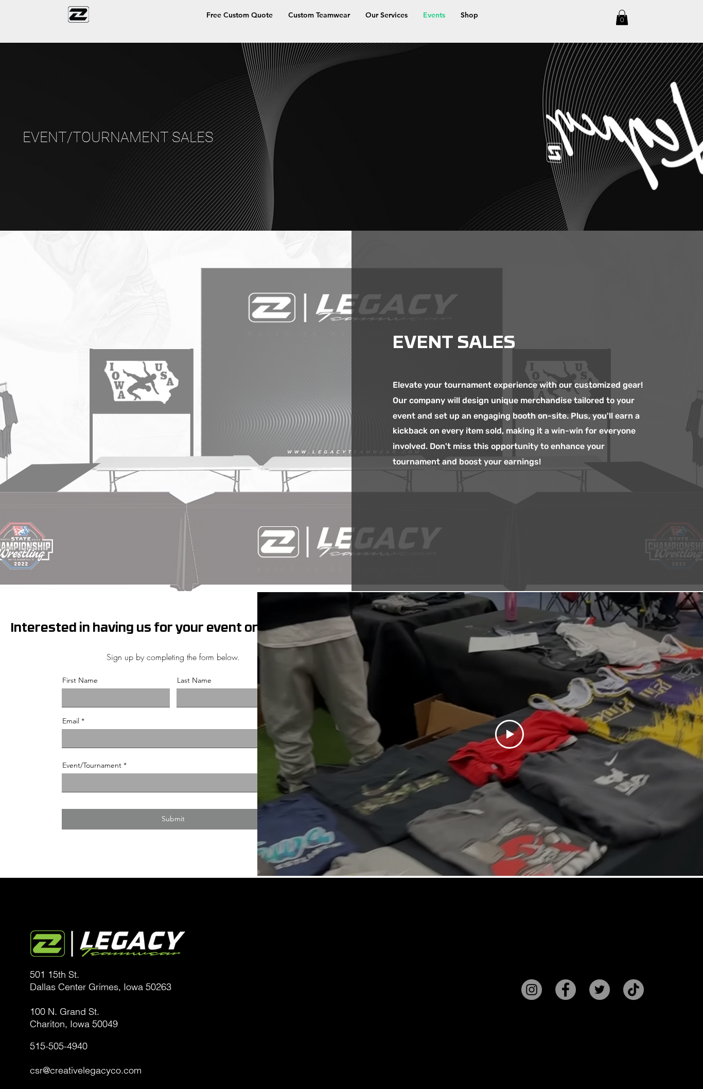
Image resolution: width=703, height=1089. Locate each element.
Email (70, 720)
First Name (80, 680)
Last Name (194, 680)
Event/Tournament (91, 765)
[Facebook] (565, 989)
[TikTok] (633, 989)
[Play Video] (509, 734)
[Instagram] (531, 989)
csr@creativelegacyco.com (86, 1070)
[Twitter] (599, 989)
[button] (469, 15)
